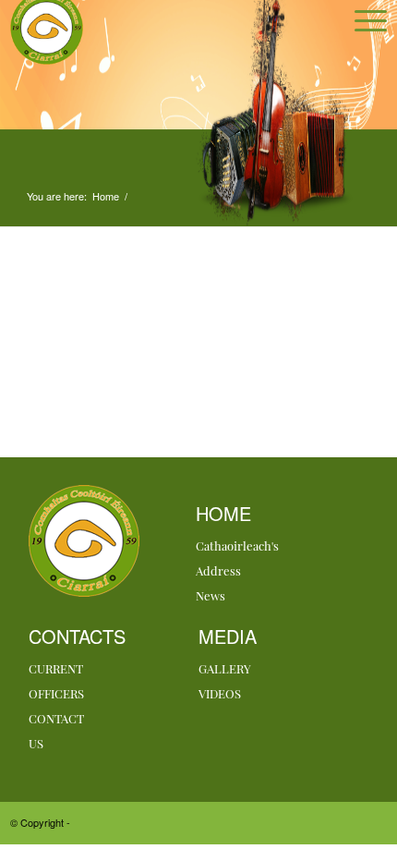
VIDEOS (219, 693)
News (210, 595)
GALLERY (224, 668)
